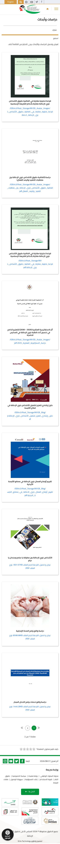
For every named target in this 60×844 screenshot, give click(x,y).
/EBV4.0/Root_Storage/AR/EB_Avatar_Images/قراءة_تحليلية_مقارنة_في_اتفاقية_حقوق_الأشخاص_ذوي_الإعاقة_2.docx (30, 111)
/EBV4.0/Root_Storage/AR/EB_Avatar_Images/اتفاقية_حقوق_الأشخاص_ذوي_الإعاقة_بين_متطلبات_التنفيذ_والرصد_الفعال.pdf (30, 188)
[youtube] (31, 2)
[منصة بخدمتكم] (50, 811)
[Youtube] (10, 761)
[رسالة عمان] (30, 821)
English (11, 2)
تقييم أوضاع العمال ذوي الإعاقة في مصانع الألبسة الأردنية (30, 483)
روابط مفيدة (33, 776)
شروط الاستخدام (46, 779)
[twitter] (36, 2)
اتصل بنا (32, 791)
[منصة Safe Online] (50, 802)
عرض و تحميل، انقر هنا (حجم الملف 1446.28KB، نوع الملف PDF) (30, 708)
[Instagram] (4, 761)
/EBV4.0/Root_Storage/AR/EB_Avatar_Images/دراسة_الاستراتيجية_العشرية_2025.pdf (30, 341)
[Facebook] (22, 761)
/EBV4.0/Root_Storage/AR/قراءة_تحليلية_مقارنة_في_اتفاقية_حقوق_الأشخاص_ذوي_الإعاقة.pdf (30, 264)
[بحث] (21, 2)
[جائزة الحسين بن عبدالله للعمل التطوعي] (30, 802)
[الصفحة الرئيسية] (47, 9)
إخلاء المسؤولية (31, 779)
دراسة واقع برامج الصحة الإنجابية (30, 631)
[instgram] (26, 2)
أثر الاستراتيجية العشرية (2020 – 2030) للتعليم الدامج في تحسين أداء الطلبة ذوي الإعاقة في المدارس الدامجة (30, 332)
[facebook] (41, 2)
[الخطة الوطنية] (30, 811)
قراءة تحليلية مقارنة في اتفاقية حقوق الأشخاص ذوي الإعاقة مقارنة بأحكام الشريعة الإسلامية (30, 102)
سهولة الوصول (17, 779)
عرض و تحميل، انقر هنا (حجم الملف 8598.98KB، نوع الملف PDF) (30, 637)
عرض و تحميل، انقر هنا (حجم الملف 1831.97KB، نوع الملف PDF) (30, 566)
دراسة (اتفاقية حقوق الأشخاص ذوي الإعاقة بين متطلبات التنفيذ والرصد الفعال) (30, 178)
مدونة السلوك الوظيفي (49, 776)
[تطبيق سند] (10, 802)
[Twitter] (16, 761)
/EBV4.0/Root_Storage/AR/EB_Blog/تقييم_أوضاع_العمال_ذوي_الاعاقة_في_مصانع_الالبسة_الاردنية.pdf (30, 492)
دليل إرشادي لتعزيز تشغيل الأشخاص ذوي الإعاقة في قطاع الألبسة (30, 406)
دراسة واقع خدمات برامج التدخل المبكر (30, 702)
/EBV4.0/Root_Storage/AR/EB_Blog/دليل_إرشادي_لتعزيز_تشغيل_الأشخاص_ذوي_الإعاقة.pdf (30, 416)
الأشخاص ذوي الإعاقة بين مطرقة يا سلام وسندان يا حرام (30, 559)
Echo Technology (24, 841)
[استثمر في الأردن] (50, 821)
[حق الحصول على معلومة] (10, 811)
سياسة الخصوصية (19, 776)
